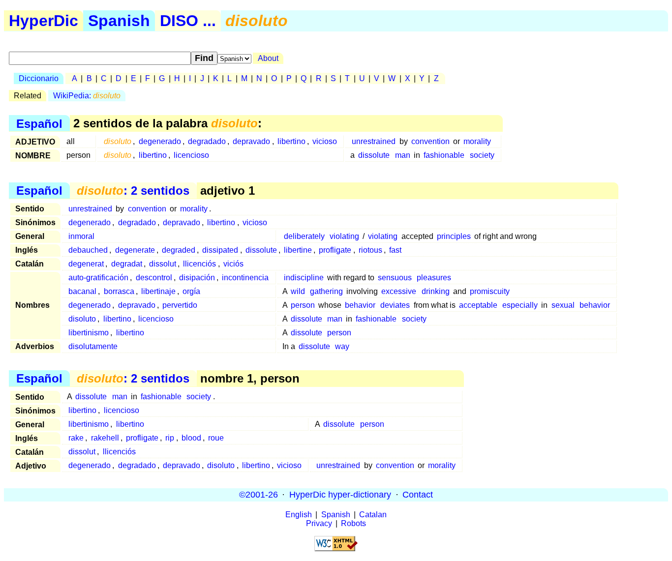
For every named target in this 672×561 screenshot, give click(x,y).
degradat (126, 264)
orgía (191, 291)
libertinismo (88, 332)
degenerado (160, 141)
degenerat (86, 264)
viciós (233, 264)
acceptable (478, 305)
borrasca (119, 291)
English (298, 514)
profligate (335, 250)
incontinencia (245, 277)
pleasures (434, 277)
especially (520, 305)
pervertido (179, 305)
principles (454, 236)
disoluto (82, 319)
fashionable (444, 155)
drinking (436, 291)
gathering (326, 291)
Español (39, 123)
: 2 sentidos (133, 190)
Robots (353, 523)
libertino (291, 141)
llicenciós (199, 264)
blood (191, 438)
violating (344, 236)
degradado (207, 141)
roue (216, 438)
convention (430, 141)
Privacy (319, 523)
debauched (88, 250)
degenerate (135, 250)
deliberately (304, 236)
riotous (370, 250)
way (342, 346)
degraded (178, 250)
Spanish (119, 21)
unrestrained (374, 141)
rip (169, 438)
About (268, 58)
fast (395, 250)
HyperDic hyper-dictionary (340, 495)
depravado (251, 141)
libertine (298, 250)
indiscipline (304, 277)
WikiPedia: (87, 95)
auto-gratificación (98, 277)
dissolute (374, 155)
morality (477, 141)
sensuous (395, 277)
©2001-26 (258, 495)
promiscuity (490, 291)
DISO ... (188, 21)
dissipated (220, 250)
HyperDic (43, 21)
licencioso (191, 155)
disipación (197, 277)
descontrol (154, 277)
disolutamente (93, 346)
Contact (417, 495)
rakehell (105, 438)
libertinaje (158, 291)
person (303, 305)
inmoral (81, 236)
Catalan (373, 514)
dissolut (162, 264)
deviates (395, 305)
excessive (398, 291)
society (482, 155)
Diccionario (39, 78)
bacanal (82, 291)
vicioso (324, 141)
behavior (360, 305)
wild (298, 291)
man (402, 155)
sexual (563, 305)
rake (76, 438)
